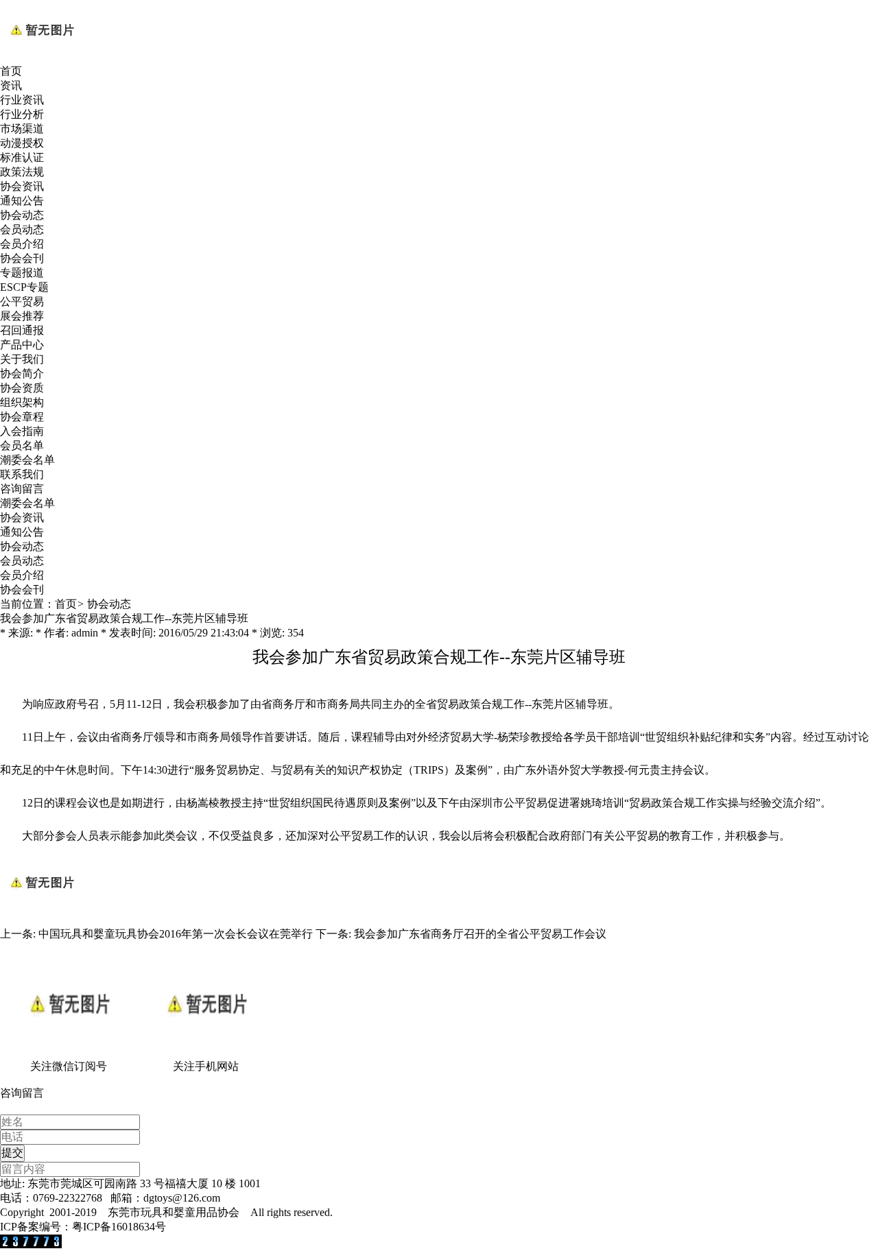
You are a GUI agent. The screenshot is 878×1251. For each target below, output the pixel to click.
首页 (11, 71)
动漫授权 (22, 143)
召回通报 (22, 330)
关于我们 (22, 359)
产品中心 (22, 344)
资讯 (11, 85)
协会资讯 (22, 186)
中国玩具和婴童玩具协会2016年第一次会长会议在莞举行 (175, 934)
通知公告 (22, 200)
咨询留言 (22, 489)
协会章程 (22, 416)
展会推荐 (22, 316)
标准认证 (22, 157)
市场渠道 (22, 128)
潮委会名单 (27, 460)
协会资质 (22, 388)
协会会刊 (22, 258)
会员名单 (22, 445)
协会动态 (22, 215)
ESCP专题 (24, 287)
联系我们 (22, 474)
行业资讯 (22, 100)
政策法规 (22, 172)
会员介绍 (22, 244)
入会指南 (22, 431)
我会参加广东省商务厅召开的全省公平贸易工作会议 (480, 934)
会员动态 (22, 229)
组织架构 (22, 402)
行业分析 (22, 114)
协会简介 (22, 373)
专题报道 (22, 272)
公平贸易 (22, 301)
